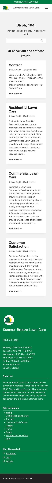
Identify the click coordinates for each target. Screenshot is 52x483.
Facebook (11, 453)
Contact (15, 65)
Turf (8, 439)
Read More (15, 93)
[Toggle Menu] (46, 7)
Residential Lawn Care (23, 109)
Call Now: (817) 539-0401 (26, 2)
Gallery (9, 426)
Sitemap (29, 478)
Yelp (8, 457)
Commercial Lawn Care (23, 175)
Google (9, 461)
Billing (9, 412)
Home (9, 429)
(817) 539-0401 (10, 340)
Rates (9, 432)
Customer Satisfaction (19, 244)
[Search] (41, 40)
